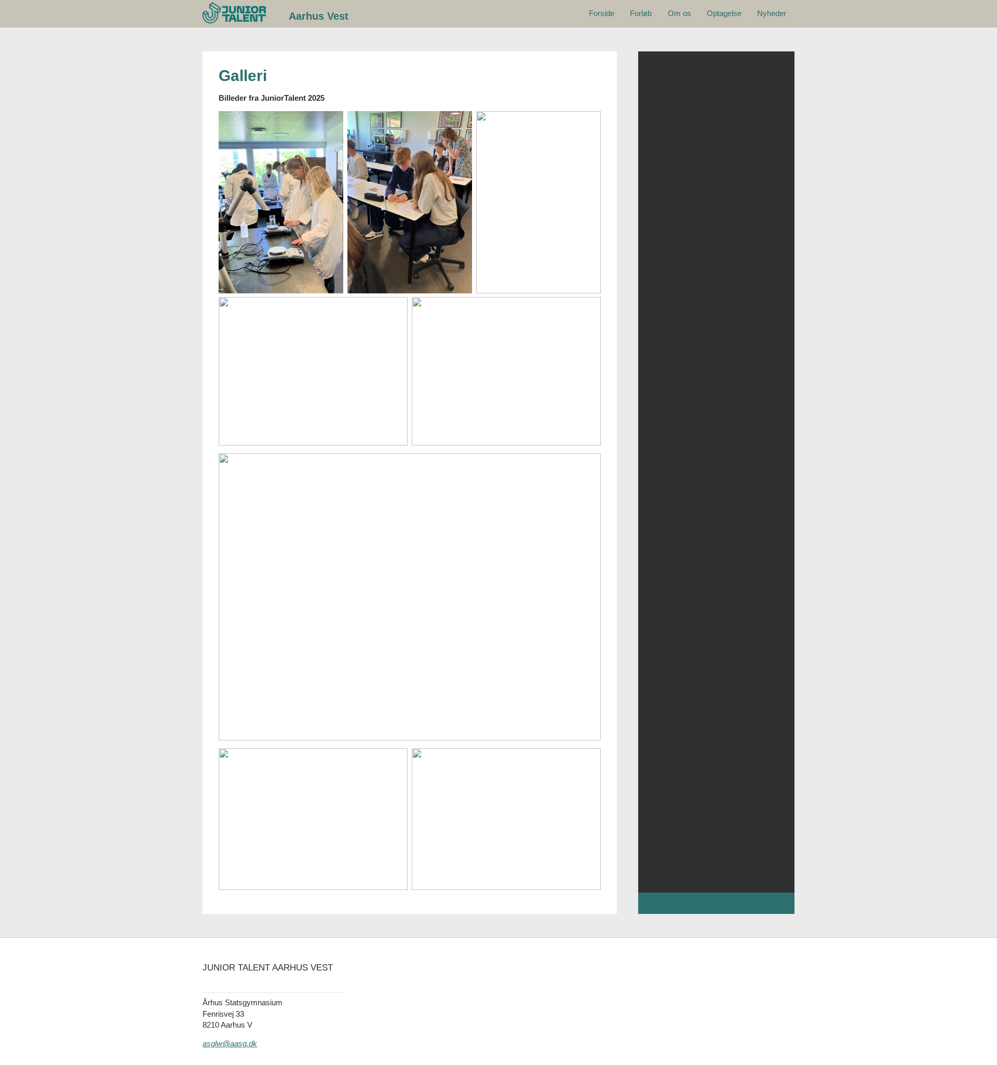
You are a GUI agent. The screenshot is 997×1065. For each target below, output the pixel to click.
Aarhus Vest (318, 16)
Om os (679, 13)
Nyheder (771, 13)
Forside (601, 13)
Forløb (641, 13)
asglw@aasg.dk (230, 1043)
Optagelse (724, 13)
